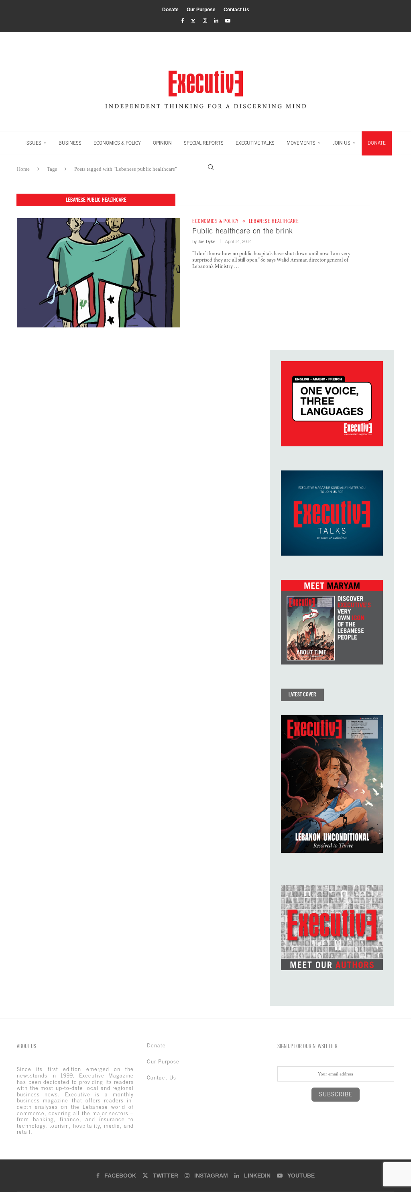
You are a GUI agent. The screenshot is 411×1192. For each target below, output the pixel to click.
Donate (170, 9)
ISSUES (33, 143)
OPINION (162, 143)
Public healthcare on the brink (242, 231)
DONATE (377, 143)
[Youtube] (227, 21)
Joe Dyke (207, 241)
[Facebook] (182, 21)
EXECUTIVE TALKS (255, 143)
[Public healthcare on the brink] (98, 272)
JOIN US (341, 143)
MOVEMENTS (301, 143)
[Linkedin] (216, 21)
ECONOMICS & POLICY (117, 143)
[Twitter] (193, 21)
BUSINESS (70, 143)
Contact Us (236, 9)
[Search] (211, 167)
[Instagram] (205, 21)
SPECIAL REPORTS (204, 143)
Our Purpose (201, 9)
